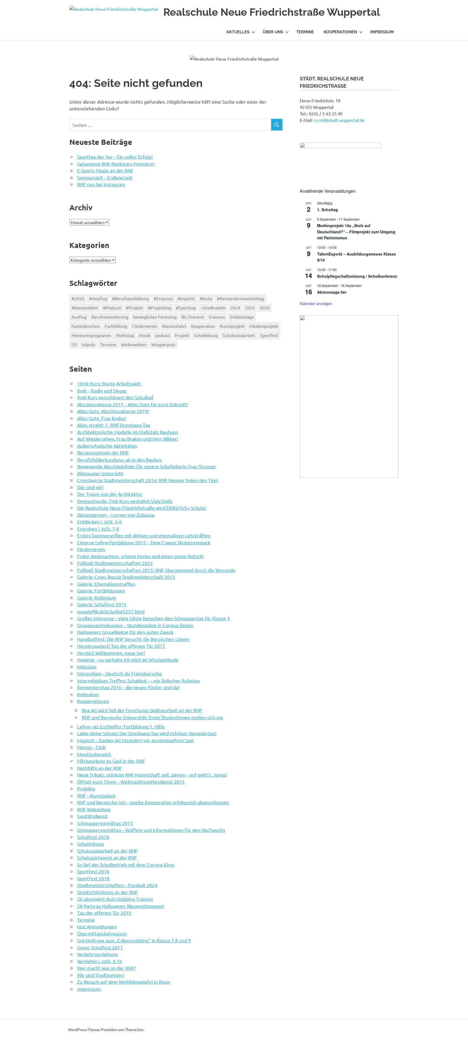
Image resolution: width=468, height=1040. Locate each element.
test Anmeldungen (97, 926)
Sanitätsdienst (92, 816)
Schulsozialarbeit (239, 335)
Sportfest (269, 335)
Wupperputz (163, 344)
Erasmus (217, 316)
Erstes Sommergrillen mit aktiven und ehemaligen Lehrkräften (144, 535)
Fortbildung (116, 326)
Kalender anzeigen (316, 303)
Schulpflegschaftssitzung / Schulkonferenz (357, 276)
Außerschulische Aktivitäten (107, 446)
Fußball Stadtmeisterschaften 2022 (115, 563)
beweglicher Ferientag (155, 316)
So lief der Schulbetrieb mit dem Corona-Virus (125, 864)
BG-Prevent (192, 316)
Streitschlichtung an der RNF (107, 892)
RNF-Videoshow (93, 809)
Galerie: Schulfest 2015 (101, 604)
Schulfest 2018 (93, 837)
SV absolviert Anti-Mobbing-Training (115, 899)
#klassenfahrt (85, 307)
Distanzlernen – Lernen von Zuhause (116, 515)
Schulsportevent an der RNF (107, 857)
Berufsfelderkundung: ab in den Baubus (119, 459)
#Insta (206, 298)
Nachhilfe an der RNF (99, 768)
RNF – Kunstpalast (96, 795)
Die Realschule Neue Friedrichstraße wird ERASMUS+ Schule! (141, 508)
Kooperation (203, 326)
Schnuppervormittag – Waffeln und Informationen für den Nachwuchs (151, 830)
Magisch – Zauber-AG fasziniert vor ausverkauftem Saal (135, 740)
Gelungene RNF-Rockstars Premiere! (116, 163)
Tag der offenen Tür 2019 (104, 912)
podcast (162, 335)
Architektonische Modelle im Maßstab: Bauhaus (127, 432)
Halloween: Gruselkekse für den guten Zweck (125, 632)
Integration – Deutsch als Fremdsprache (119, 673)
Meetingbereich (94, 754)
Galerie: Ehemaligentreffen (106, 584)
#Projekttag (159, 307)
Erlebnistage (242, 316)
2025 (250, 307)
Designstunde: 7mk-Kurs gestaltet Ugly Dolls (125, 501)
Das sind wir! (90, 487)
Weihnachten (134, 344)
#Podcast (112, 307)
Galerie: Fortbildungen (101, 590)
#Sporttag (186, 307)
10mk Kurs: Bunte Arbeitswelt (109, 383)
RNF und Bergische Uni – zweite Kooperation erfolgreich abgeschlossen (153, 802)
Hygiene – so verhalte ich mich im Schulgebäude (127, 659)
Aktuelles (237, 32)
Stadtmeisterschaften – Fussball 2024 (117, 885)
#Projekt (134, 307)
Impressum (382, 32)
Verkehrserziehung (97, 954)
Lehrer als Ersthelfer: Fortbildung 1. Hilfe (121, 726)
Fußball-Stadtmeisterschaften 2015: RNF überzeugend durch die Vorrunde (156, 570)
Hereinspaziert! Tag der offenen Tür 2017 (121, 646)
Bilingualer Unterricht (100, 473)
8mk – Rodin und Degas (101, 390)
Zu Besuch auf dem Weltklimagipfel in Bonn (123, 982)
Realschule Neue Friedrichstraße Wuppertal (271, 12)
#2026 (78, 298)
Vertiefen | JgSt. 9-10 (99, 961)
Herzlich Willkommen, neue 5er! (111, 653)
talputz (88, 344)
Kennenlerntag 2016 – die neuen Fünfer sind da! (128, 687)
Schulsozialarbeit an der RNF (107, 850)
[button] (308, 396)
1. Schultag (327, 209)
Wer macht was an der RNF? (106, 968)
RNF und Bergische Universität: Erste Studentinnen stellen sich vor (152, 717)
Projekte (86, 788)
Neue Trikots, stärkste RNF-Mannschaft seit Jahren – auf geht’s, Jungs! (152, 774)
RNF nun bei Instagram (101, 184)
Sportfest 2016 (93, 871)
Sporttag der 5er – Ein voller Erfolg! (115, 156)
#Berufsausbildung (130, 298)
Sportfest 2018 (93, 878)
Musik (144, 335)
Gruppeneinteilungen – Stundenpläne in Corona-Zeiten (135, 625)
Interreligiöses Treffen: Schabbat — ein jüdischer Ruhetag (138, 680)
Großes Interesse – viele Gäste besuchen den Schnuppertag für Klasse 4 (153, 618)
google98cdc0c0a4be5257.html (111, 611)
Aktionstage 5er (331, 292)
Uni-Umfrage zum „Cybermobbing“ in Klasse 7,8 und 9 (134, 940)
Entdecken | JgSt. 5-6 (99, 521)
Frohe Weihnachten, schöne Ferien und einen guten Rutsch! (140, 556)
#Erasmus (163, 298)
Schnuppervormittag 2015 (105, 823)
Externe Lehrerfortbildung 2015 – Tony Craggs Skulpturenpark (143, 542)
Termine (305, 32)
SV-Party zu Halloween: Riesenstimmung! (120, 906)
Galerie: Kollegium (96, 597)
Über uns (273, 32)
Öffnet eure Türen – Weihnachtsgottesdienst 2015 (131, 781)
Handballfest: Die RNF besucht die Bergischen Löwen (133, 639)
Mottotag (125, 335)
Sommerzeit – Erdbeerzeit (104, 177)
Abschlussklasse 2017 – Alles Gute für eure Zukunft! (132, 404)
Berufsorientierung (110, 316)
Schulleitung (206, 335)
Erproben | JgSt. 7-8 (98, 528)
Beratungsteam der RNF (103, 452)
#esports (186, 298)
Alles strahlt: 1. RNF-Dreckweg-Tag (113, 425)
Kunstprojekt (232, 326)
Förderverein (144, 326)
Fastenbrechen (86, 326)
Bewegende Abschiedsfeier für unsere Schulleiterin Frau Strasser (146, 466)
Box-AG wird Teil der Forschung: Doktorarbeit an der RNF (142, 710)
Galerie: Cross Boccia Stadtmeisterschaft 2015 (126, 577)
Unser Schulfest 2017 (100, 947)
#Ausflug (98, 298)
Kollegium (88, 694)
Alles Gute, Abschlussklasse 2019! (113, 411)
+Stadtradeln (213, 307)
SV (74, 344)
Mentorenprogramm (91, 335)
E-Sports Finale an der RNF (105, 170)
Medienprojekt (264, 326)
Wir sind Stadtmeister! (101, 975)
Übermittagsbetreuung (102, 933)
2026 (264, 307)
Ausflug (79, 316)
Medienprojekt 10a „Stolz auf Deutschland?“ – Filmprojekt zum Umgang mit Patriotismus (356, 231)
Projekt (182, 335)
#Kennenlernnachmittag (240, 298)
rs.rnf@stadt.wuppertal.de (339, 120)
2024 (235, 307)
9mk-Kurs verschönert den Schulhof (115, 397)
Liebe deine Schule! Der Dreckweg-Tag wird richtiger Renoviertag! (147, 733)
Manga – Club (91, 747)
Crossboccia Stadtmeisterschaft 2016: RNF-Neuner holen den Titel (147, 480)
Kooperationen (340, 32)
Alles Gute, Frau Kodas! (101, 418)
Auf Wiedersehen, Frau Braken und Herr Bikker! (127, 438)
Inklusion (86, 666)
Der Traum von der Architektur (109, 494)
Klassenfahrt (174, 326)
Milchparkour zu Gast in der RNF (111, 761)
